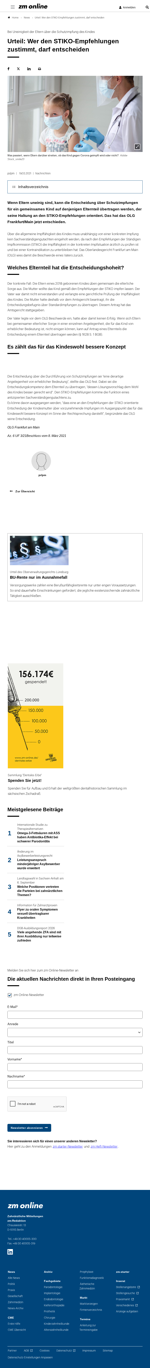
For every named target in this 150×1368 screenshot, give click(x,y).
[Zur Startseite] (33, 6)
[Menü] (12, 7)
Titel (10, 1042)
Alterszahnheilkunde (56, 1330)
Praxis (11, 1290)
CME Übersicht (17, 1330)
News (11, 1271)
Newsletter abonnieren (27, 1127)
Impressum (89, 1350)
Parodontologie (53, 1287)
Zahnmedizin (15, 1302)
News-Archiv (15, 1308)
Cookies (44, 1350)
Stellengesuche (125, 1293)
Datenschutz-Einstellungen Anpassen (30, 1357)
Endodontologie (53, 1299)
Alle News (14, 1278)
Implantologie (52, 1293)
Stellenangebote (126, 1287)
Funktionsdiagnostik (92, 1278)
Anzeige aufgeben (127, 1311)
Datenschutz (64, 1350)
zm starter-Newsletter (68, 1146)
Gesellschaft (15, 1296)
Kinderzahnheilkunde (56, 1324)
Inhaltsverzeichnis (33, 187)
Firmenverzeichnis (91, 1310)
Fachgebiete (52, 1281)
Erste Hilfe (14, 1324)
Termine (85, 1319)
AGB (26, 1350)
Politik (11, 1284)
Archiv (48, 1271)
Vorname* (14, 1059)
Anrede (12, 1024)
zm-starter (122, 1271)
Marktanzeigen (89, 1304)
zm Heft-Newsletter (104, 1146)
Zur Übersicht (25, 491)
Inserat (120, 1281)
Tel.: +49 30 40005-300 (22, 1239)
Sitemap (108, 1350)
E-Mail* (12, 1007)
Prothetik (49, 1311)
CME (11, 1317)
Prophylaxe (86, 1272)
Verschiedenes (125, 1305)
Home (15, 17)
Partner (12, 1350)
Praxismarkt (123, 1299)
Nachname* (16, 1076)
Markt (83, 1297)
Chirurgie (49, 1317)
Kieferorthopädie (54, 1305)
